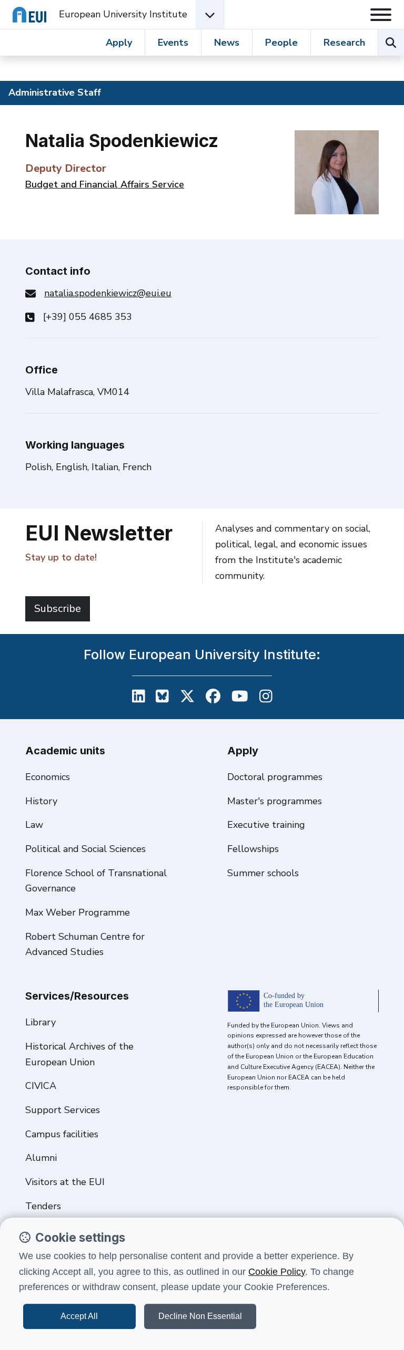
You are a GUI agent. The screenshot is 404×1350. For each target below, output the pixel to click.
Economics (47, 777)
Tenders (43, 1206)
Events (173, 42)
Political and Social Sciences (85, 849)
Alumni (41, 1157)
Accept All (79, 1316)
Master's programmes (274, 801)
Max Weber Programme (77, 912)
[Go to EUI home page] (29, 14)
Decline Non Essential (200, 1316)
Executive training (266, 824)
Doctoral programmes (274, 777)
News (226, 42)
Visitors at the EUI (65, 1182)
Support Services (62, 1110)
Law (34, 824)
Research (344, 42)
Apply (119, 42)
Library (40, 1022)
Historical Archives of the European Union (79, 1054)
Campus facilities (61, 1134)
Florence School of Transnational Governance (96, 881)
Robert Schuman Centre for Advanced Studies (85, 944)
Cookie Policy (276, 1271)
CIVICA (40, 1085)
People (281, 42)
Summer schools (263, 873)
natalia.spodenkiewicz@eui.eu (107, 293)
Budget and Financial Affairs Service (104, 184)
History (41, 801)
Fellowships (253, 849)
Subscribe (57, 608)
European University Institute (123, 14)
